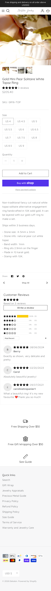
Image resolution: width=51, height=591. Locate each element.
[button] (10, 87)
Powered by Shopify (27, 581)
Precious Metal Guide (14, 495)
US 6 (21, 129)
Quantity (7, 154)
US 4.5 (21, 121)
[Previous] (4, 282)
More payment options (25, 189)
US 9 (21, 145)
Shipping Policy (10, 511)
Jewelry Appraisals (13, 490)
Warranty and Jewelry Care (18, 527)
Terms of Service (12, 522)
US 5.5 (8, 129)
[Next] (47, 282)
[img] (21, 347)
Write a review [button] (25, 307)
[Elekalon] (25, 11)
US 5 (34, 121)
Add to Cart (25, 173)
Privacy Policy (10, 501)
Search (6, 479)
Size (4, 115)
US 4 (8, 121)
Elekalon (13, 581)
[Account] (42, 11)
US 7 (8, 137)
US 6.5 (34, 129)
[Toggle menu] (3, 11)
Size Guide (8, 517)
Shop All (25, 283)
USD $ (8, 573)
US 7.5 (21, 137)
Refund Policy (10, 506)
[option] (25, 40)
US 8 (34, 137)
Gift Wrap (8, 485)
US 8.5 (8, 145)
